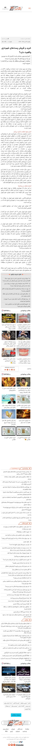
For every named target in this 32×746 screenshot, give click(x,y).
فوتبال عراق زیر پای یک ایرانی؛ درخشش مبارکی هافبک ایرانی (15, 623)
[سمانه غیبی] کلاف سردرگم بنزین (21, 612)
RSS (6, 731)
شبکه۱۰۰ (27, 729)
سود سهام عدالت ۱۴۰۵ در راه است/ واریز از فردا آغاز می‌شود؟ (15, 538)
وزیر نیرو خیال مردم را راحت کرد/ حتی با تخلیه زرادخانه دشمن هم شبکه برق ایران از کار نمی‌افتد (17, 591)
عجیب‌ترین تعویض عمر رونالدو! (21, 556)
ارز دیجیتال (8, 706)
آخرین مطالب (25, 523)
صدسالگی (20, 729)
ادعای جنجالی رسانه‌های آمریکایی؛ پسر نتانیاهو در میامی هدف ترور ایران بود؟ (17, 582)
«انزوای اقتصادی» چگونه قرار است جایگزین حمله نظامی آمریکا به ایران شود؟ (17, 305)
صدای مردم (6, 729)
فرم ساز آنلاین (16, 703)
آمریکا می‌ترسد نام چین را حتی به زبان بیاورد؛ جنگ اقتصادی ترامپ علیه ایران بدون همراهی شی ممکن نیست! (16, 280)
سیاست (22, 39)
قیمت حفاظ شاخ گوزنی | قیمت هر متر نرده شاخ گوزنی (16, 653)
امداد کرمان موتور (8, 703)
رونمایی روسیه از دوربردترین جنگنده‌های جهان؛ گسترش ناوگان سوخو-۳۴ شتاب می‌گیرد (17, 473)
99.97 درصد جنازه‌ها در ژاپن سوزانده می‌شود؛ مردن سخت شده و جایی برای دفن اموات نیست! (17, 285)
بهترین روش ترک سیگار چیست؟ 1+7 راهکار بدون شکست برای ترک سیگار (17, 632)
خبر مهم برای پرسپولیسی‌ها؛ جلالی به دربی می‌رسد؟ (17, 586)
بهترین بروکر (14, 706)
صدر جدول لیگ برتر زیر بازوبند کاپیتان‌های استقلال (17, 566)
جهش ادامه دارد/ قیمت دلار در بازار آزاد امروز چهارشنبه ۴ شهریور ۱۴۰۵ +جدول (17, 508)
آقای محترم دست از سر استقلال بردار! (20, 570)
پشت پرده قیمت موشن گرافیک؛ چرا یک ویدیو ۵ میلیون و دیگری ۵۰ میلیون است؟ (17, 636)
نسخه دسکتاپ (16, 715)
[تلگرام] (9, 745)
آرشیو (11, 731)
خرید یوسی (28, 706)
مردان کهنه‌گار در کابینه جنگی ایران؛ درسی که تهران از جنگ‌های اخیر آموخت (17, 300)
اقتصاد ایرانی (21, 706)
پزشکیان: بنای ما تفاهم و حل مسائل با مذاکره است (17, 535)
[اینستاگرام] (14, 745)
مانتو (29, 703)
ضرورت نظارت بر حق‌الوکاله (22, 532)
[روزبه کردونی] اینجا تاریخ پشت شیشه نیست (18, 601)
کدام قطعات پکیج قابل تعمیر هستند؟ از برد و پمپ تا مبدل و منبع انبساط (16, 659)
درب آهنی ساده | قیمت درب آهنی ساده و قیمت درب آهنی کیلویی (17, 649)
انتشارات (18, 731)
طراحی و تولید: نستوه (14, 742)
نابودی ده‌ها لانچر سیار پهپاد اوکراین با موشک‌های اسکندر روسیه (16, 519)
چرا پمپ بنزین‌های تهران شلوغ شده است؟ (19, 545)
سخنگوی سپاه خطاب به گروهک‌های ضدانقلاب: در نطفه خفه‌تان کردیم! (17, 608)
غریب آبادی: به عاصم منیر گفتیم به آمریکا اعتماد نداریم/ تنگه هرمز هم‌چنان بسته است (17, 493)
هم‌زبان (13, 729)
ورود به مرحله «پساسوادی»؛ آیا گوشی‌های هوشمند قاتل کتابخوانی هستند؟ (16, 290)
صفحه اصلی (27, 39)
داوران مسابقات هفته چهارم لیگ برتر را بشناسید (18, 595)
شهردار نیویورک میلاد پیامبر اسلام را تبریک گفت (18, 553)
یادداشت (25, 731)
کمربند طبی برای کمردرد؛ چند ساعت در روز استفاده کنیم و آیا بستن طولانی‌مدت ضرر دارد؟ (16, 627)
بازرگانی (26, 620)
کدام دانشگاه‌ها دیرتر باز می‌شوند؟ (21, 578)
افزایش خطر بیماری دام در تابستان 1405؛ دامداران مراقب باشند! (17, 641)
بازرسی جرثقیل (24, 703)
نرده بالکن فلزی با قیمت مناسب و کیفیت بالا (18, 645)
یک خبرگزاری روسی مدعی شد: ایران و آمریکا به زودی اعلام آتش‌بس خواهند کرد (17, 483)
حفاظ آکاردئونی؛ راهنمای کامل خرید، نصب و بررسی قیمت (15, 656)
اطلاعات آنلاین (16, 8)
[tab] (26, 468)
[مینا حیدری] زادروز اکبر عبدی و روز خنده (19, 598)
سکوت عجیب (26, 542)
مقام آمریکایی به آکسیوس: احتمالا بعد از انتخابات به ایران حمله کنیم (16, 498)
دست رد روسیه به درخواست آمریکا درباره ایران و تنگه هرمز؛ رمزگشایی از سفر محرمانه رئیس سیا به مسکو (16, 549)
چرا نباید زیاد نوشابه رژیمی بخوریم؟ (21, 563)
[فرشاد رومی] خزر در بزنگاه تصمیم (21, 604)
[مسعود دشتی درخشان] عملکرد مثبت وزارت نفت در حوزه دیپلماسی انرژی (17, 616)
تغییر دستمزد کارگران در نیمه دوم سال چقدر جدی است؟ (16, 560)
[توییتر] (12, 745)
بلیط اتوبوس (27, 709)
